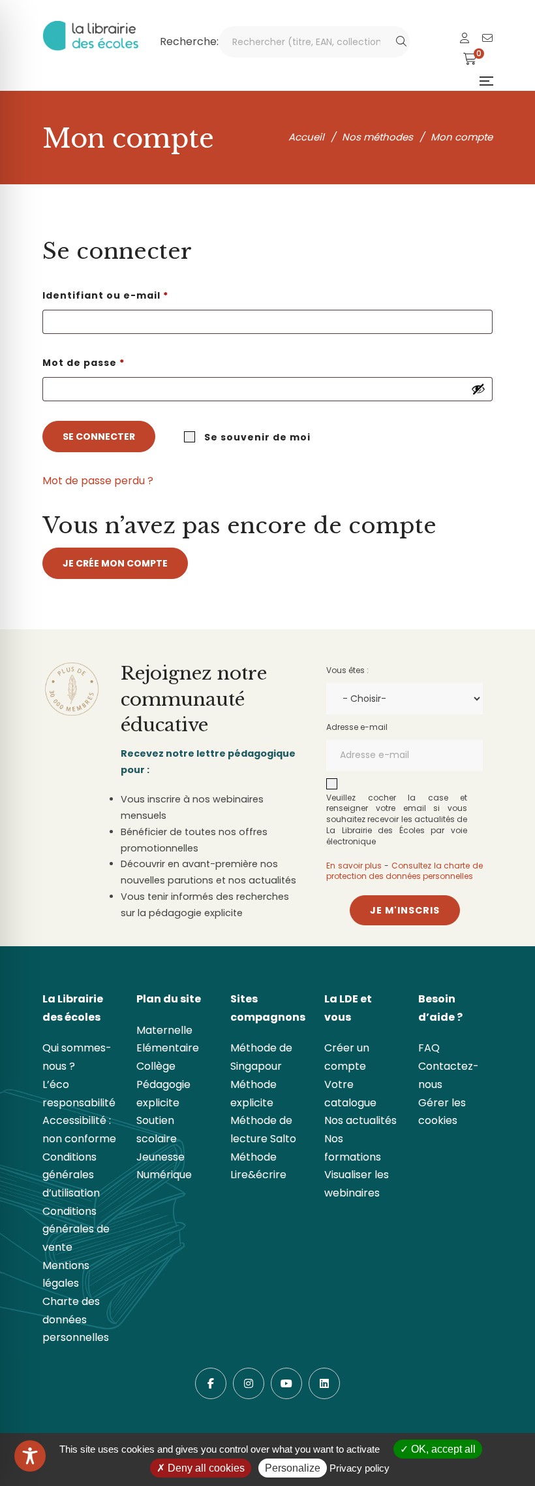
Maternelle (164, 1030)
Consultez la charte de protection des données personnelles (404, 871)
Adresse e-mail (357, 727)
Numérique (164, 1174)
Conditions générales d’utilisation (71, 1174)
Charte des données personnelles (75, 1319)
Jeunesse (160, 1156)
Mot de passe (115, 362)
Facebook (210, 1383)
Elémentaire (167, 1047)
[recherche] (401, 42)
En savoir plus (354, 865)
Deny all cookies (205, 1468)
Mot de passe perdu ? (97, 480)
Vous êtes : (347, 670)
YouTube (286, 1383)
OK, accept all (442, 1449)
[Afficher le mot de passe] (478, 389)
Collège (156, 1066)
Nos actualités (360, 1120)
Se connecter (99, 436)
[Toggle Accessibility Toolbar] (30, 1456)
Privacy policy (359, 1468)
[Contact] (487, 38)
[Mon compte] (464, 38)
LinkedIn (324, 1383)
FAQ (429, 1047)
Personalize (292, 1468)
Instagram (248, 1383)
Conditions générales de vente (76, 1229)
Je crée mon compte (115, 563)
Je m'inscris (405, 910)
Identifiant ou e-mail (137, 295)
